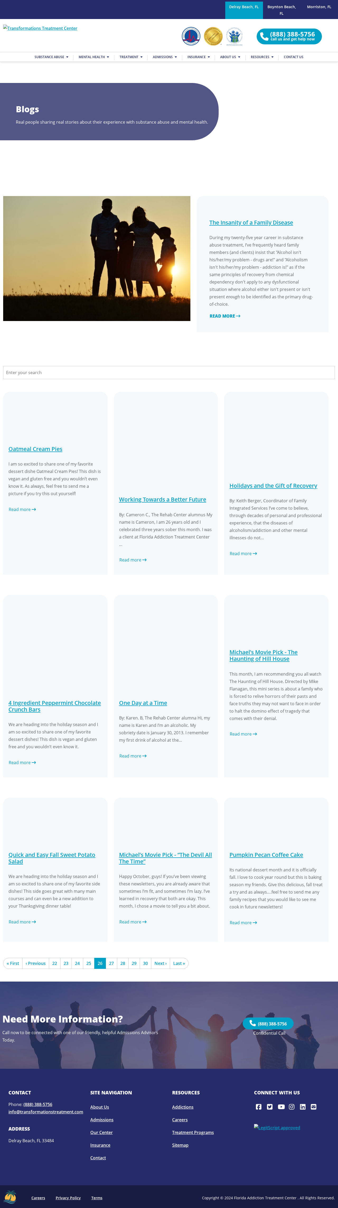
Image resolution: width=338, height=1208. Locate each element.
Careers (180, 1120)
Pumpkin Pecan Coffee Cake (266, 854)
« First (13, 963)
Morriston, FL (319, 6)
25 (88, 963)
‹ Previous (36, 963)
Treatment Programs (193, 1132)
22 (54, 963)
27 (111, 963)
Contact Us (293, 57)
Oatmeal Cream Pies (35, 449)
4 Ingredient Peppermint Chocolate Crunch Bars (54, 706)
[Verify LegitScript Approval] (277, 1127)
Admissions (163, 57)
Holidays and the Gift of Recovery (273, 485)
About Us (228, 57)
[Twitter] (270, 1106)
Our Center (101, 1132)
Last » (179, 963)
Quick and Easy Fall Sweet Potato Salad (51, 858)
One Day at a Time (143, 703)
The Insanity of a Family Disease (251, 222)
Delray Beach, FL (244, 6)
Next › (160, 963)
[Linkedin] (303, 1106)
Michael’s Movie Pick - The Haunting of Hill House (263, 655)
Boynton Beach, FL (281, 10)
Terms (96, 1197)
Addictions (183, 1107)
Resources (260, 57)
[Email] (314, 1106)
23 (66, 963)
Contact (98, 1158)
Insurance (196, 57)
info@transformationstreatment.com (45, 1112)
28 (122, 963)
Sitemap (180, 1145)
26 (100, 963)
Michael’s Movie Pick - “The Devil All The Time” (165, 858)
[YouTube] (281, 1106)
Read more (223, 316)
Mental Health (92, 57)
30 (145, 963)
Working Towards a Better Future (162, 499)
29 (134, 963)
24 (77, 963)
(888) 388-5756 (271, 1024)
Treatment (129, 57)
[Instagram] (292, 1106)
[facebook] (259, 1106)
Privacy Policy (68, 1197)
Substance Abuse (50, 57)
